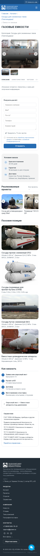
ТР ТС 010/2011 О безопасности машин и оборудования (18, 428)
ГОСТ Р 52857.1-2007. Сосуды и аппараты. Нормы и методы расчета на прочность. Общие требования (18, 438)
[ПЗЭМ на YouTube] (8, 533)
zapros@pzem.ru (9, 529)
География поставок (10, 517)
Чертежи (30, 79)
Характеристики (18, 79)
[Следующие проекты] (36, 201)
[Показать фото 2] (14, 72)
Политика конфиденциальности (14, 552)
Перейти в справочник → (13, 443)
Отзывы (6, 511)
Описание (6, 79)
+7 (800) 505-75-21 (10, 526)
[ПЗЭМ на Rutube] (4, 533)
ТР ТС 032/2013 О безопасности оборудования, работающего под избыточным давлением (16, 433)
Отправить (20, 146)
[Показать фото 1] (5, 72)
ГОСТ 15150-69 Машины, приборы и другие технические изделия (19, 418)
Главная (5, 14)
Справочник (7, 499)
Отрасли (6, 496)
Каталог (13, 14)
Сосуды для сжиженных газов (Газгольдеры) (14, 18)
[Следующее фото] (36, 54)
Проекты (6, 493)
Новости (6, 508)
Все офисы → (8, 537)
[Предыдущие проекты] (3, 201)
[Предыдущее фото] (4, 54)
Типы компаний (8, 514)
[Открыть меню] (36, 8)
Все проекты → (33, 188)
